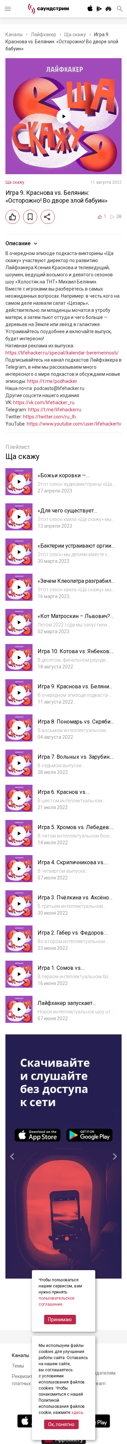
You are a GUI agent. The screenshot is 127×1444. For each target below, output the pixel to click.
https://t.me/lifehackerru (54, 409)
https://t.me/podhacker (52, 381)
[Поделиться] (48, 217)
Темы (18, 1366)
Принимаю (60, 1319)
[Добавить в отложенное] (30, 217)
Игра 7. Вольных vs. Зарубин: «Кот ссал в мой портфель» (74, 760)
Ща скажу (75, 34)
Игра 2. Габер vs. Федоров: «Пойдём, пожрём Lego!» (71, 936)
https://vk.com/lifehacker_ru (44, 402)
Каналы (14, 34)
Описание (17, 243)
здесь (77, 1412)
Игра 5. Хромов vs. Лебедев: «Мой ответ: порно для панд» (74, 830)
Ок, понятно (61, 1424)
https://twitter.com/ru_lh (49, 416)
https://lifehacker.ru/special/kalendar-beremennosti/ (62, 353)
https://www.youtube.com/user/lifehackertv (74, 424)
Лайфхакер (43, 34)
